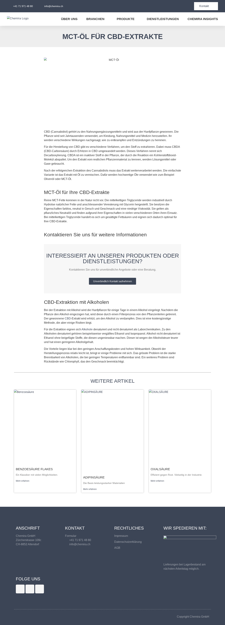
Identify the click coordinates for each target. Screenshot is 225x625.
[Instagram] (39, 589)
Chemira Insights (203, 19)
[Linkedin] (20, 589)
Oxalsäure (160, 469)
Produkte (125, 19)
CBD (68, 318)
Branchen (95, 19)
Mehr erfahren (22, 481)
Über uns (69, 19)
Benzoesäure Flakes (34, 469)
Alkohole (87, 329)
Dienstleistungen (163, 19)
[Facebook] (29, 589)
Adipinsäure (94, 477)
